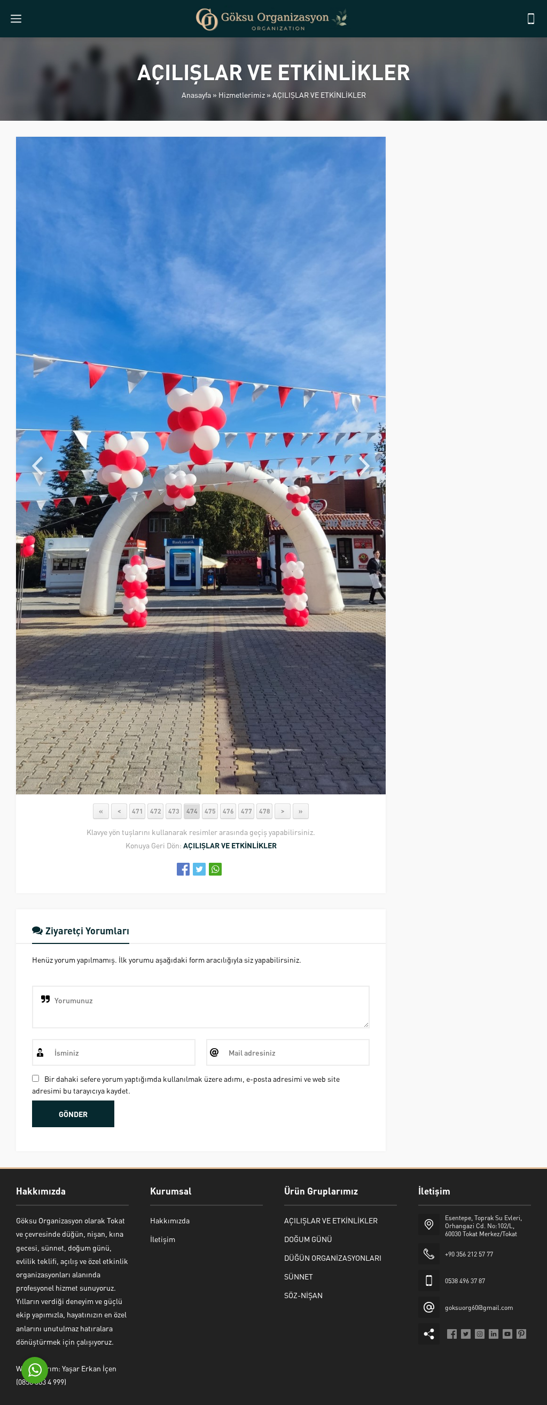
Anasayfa (196, 94)
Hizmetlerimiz (241, 94)
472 (155, 811)
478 (264, 811)
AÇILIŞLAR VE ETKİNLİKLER (319, 94)
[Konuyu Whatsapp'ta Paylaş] (215, 869)
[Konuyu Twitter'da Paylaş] (199, 869)
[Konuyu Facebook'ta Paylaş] (183, 869)
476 (228, 811)
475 (210, 811)
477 (246, 811)
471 (137, 811)
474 (192, 811)
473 (173, 811)
